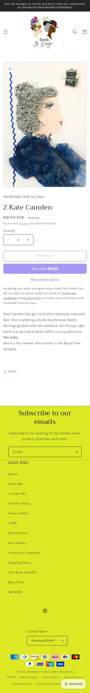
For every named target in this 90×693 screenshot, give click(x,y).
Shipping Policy (19, 563)
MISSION (15, 592)
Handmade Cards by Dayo (43, 672)
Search (13, 474)
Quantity (9, 231)
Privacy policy (50, 677)
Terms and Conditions (24, 553)
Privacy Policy (18, 513)
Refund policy (29, 677)
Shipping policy (22, 684)
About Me (15, 484)
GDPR (12, 523)
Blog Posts (16, 582)
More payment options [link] (45, 279)
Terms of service (74, 677)
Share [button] (12, 371)
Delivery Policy (19, 503)
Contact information (49, 684)
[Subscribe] (76, 452)
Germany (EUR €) (43, 640)
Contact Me (17, 493)
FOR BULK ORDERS (22, 572)
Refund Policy (18, 533)
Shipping (24, 223)
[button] (5, 32)
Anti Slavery (17, 543)
